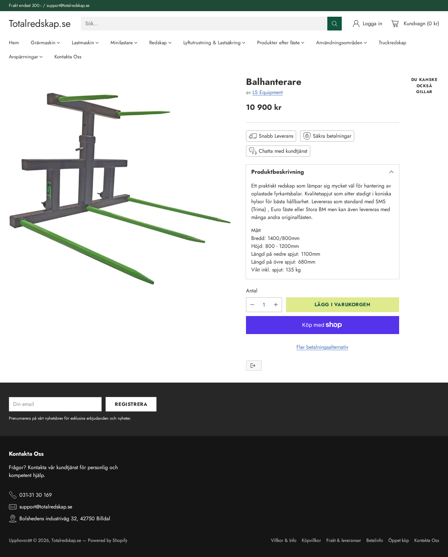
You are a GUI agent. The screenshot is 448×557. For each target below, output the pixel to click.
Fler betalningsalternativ (322, 347)
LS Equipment (268, 92)
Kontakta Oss (426, 540)
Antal (251, 290)
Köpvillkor (311, 540)
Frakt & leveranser (343, 540)
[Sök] (334, 23)
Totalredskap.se (66, 540)
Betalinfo (374, 540)
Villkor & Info (283, 540)
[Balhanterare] (122, 190)
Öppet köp (398, 540)
